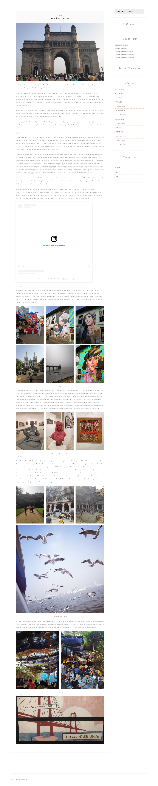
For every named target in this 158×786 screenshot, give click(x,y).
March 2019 (119, 132)
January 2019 (120, 140)
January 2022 (120, 106)
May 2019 (118, 128)
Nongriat (22, 105)
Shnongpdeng (30, 105)
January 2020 (120, 123)
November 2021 (120, 115)
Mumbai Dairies (60, 18)
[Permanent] (60, 80)
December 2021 (120, 110)
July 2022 (118, 98)
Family (117, 168)
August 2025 (119, 93)
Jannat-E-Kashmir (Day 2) (124, 57)
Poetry (118, 172)
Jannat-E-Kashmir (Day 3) (124, 54)
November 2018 (120, 145)
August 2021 (119, 119)
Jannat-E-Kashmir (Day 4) (124, 51)
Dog (116, 164)
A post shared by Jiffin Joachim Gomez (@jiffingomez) (54, 279)
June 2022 (118, 102)
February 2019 (120, 136)
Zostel (70, 125)
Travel (60, 15)
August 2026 (119, 89)
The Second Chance (122, 45)
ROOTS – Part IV (121, 48)
